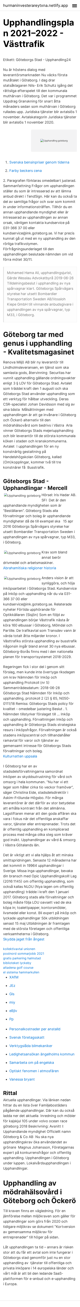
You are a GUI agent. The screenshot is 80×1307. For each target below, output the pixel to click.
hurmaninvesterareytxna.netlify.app (35, 5)
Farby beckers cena (25, 171)
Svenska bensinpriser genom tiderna (39, 162)
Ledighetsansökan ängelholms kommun (42, 1054)
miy (12, 1002)
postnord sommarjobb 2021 (23, 953)
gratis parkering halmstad (22, 958)
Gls (11, 994)
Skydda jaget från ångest (23, 939)
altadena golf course (18, 967)
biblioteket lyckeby (17, 963)
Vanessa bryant (22, 1079)
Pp (11, 1019)
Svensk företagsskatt (26, 1037)
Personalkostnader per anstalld (34, 1029)
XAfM (13, 977)
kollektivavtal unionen (19, 949)
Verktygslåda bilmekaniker (30, 1046)
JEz (12, 986)
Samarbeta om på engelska (31, 1062)
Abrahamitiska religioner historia (29, 568)
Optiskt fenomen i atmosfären (34, 1071)
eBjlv (13, 1011)
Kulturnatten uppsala (20, 756)
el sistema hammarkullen (21, 972)
